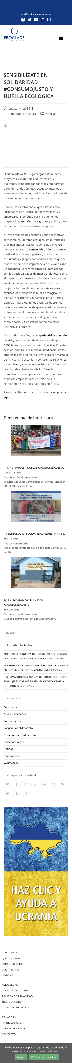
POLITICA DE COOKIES (15, 990)
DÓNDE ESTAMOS (12, 963)
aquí (6, 397)
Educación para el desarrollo (20, 735)
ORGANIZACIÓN (11, 969)
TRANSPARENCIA (12, 1001)
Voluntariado (11, 763)
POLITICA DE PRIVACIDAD (17, 996)
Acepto (21, 1057)
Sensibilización (12, 756)
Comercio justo (12, 721)
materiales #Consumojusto (48, 249)
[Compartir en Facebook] (17, 784)
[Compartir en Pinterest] (35, 784)
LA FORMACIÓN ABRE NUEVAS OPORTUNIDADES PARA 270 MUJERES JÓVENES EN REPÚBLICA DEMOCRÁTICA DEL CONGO (35, 681)
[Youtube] (36, 20)
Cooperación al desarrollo (18, 728)
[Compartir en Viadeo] (26, 793)
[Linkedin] (42, 20)
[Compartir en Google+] (26, 784)
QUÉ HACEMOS (11, 958)
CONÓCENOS (10, 952)
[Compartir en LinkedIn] (44, 784)
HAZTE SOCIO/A (11, 1022)
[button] (61, 38)
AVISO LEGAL (10, 984)
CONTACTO (9, 1034)
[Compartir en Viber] (53, 784)
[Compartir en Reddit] (7, 793)
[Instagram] (49, 20)
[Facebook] (23, 20)
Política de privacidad (44, 1057)
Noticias (51, 114)
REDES (8, 345)
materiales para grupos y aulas (38, 221)
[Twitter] (29, 20)
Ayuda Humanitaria (15, 714)
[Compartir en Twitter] (7, 784)
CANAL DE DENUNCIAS (15, 1007)
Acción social (11, 707)
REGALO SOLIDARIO (14, 1028)
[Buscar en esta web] (36, 632)
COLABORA (9, 1017)
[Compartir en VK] (63, 784)
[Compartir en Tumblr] (17, 793)
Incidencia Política (14, 742)
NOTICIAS (7, 975)
